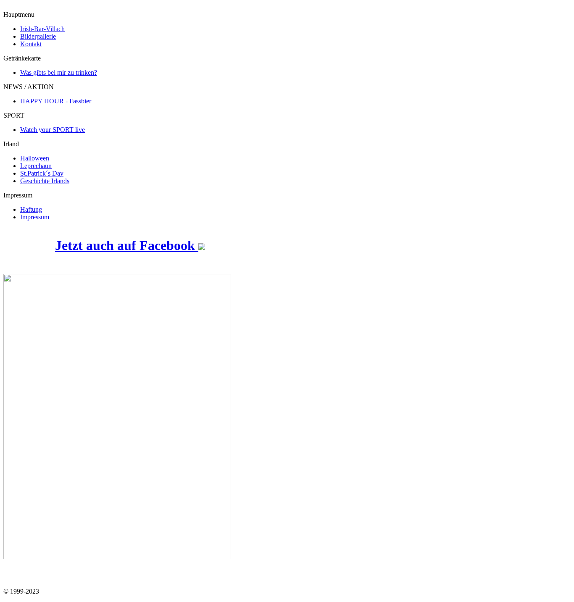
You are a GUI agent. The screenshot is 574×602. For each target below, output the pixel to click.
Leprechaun (36, 165)
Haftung (31, 209)
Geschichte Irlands (44, 180)
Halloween (34, 158)
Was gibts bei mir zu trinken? (58, 72)
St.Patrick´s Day (41, 173)
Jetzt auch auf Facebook (126, 245)
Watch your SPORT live (52, 129)
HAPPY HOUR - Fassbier (55, 101)
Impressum (34, 217)
